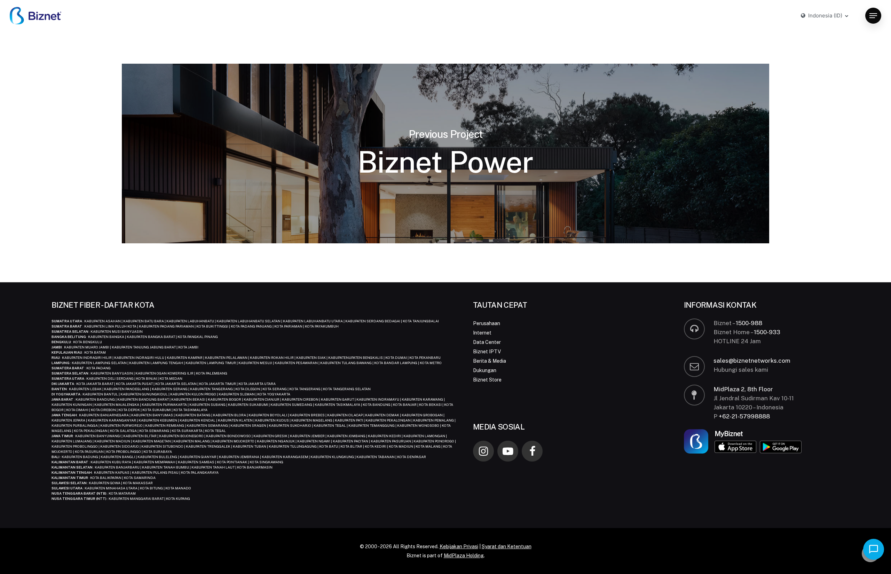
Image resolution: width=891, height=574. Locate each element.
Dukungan (484, 370)
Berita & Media (489, 361)
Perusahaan (486, 323)
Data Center (487, 342)
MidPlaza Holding (464, 555)
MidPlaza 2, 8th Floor (743, 389)
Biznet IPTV (487, 351)
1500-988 (749, 323)
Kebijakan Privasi (459, 546)
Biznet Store (487, 380)
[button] (873, 15)
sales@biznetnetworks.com (751, 360)
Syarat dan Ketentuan (506, 546)
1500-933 (767, 332)
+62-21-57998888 (744, 416)
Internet (482, 333)
